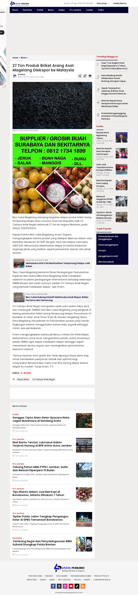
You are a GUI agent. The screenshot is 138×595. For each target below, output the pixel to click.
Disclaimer (61, 576)
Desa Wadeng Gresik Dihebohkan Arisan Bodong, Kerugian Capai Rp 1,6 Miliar (113, 78)
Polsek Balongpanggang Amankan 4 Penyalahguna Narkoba (114, 116)
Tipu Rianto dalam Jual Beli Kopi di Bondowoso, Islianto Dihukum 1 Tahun (38, 493)
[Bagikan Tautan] (80, 76)
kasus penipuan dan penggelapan (108, 238)
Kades (43, 579)
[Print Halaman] (90, 76)
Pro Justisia (18, 439)
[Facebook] (53, 586)
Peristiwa (17, 538)
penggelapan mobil (108, 256)
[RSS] (82, 586)
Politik (16, 414)
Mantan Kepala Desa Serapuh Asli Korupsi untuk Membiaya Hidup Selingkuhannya (114, 103)
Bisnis (87, 579)
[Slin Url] (85, 76)
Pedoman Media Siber (81, 576)
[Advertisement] (69, 34)
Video (52, 579)
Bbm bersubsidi (106, 261)
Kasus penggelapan (108, 244)
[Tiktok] (77, 586)
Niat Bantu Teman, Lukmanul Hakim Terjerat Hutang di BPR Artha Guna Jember (42, 443)
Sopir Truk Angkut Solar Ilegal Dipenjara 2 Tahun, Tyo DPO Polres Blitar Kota (114, 66)
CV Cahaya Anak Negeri (43, 379)
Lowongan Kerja (102, 579)
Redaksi (49, 576)
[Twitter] (59, 586)
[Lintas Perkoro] (19, 3)
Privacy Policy (101, 576)
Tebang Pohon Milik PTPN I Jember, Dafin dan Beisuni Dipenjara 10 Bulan (40, 468)
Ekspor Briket (23, 379)
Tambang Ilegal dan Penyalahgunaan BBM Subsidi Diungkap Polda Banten (42, 542)
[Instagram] (65, 586)
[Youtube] (71, 586)
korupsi (102, 250)
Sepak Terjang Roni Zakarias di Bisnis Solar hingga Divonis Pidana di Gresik (113, 91)
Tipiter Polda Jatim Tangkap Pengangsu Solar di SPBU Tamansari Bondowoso (40, 518)
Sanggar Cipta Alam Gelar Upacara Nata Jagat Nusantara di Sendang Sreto (41, 419)
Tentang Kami (35, 576)
